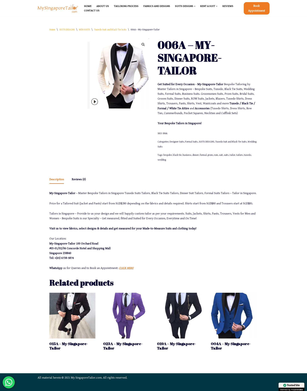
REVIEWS (227, 6)
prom (210, 155)
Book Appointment (256, 8)
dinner (195, 155)
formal (203, 155)
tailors (239, 155)
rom (216, 155)
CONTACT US (91, 10)
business (187, 155)
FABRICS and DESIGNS (156, 6)
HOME (87, 6)
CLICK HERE (126, 268)
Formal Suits (191, 141)
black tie (177, 155)
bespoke (167, 155)
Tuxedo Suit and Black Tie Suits (110, 29)
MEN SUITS (84, 29)
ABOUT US (102, 6)
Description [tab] (56, 179)
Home (52, 29)
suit (221, 155)
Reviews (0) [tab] (79, 179)
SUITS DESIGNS (67, 29)
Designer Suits (177, 141)
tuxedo (247, 155)
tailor (232, 155)
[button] (194, 6)
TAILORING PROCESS (126, 6)
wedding (162, 159)
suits (226, 155)
